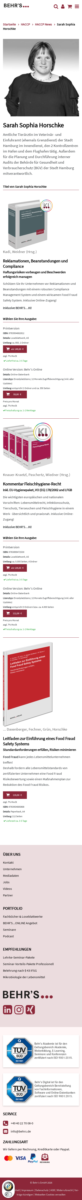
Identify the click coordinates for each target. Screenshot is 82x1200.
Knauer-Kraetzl (15, 474)
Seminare (9, 930)
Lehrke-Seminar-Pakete (19, 957)
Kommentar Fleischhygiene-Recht (32, 484)
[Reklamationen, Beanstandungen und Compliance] (28, 224)
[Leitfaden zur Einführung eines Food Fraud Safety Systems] (28, 684)
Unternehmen (12, 869)
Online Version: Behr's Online (22, 369)
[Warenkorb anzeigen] (69, 6)
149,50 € (17, 349)
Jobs (6, 882)
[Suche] (56, 6)
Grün (47, 729)
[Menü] (77, 6)
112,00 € (17, 613)
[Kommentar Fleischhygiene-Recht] (28, 447)
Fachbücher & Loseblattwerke (23, 916)
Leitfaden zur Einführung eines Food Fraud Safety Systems (39, 741)
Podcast (8, 936)
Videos (7, 889)
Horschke (59, 729)
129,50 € (17, 568)
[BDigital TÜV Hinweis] (41, 1051)
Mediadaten (11, 876)
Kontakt (8, 862)
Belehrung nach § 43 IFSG (20, 970)
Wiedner (52, 474)
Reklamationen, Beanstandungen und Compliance (35, 263)
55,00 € (17, 394)
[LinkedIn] (7, 1009)
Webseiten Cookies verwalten (50, 1194)
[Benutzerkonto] (62, 6)
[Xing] (30, 1009)
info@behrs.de (21, 1131)
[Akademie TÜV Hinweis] (41, 1088)
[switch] (8, 1194)
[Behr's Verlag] (16, 5)
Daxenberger (17, 729)
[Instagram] (18, 1009)
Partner (8, 895)
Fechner (35, 729)
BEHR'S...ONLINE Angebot (20, 923)
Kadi (6, 251)
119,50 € (17, 795)
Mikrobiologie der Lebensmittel (24, 977)
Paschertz (36, 474)
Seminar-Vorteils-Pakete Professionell (28, 964)
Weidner (18, 251)
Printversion (11, 328)
